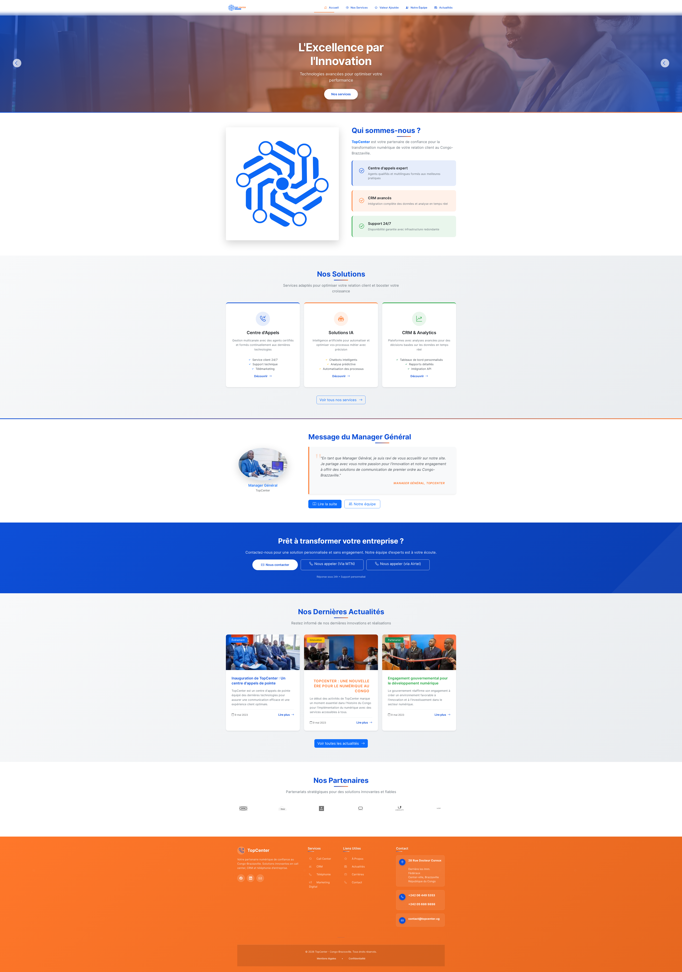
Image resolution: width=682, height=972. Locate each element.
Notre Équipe (419, 7)
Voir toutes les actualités (338, 743)
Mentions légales (326, 958)
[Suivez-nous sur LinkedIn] (250, 878)
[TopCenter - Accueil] (237, 8)
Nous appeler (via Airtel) (400, 564)
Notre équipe (365, 504)
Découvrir (261, 376)
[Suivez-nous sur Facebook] (241, 878)
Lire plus (284, 714)
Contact (356, 882)
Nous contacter (277, 565)
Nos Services (359, 7)
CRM (319, 866)
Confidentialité (357, 958)
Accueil (334, 7)
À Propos (357, 858)
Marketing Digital (319, 884)
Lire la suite (327, 504)
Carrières (357, 874)
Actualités (446, 7)
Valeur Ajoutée (389, 7)
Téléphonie (323, 874)
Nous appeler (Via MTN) (334, 564)
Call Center (323, 858)
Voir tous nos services (339, 400)
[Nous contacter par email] (260, 878)
